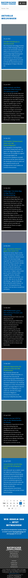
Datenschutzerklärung (14, 573)
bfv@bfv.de (16, 556)
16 (17, 503)
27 (12, 508)
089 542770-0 (15, 555)
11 (24, 500)
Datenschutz (14, 567)
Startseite (3, 8)
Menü (22, 3)
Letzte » (19, 508)
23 (17, 506)
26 (9, 508)
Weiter (15, 508)
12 (4, 503)
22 (14, 506)
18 (24, 503)
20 (7, 506)
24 (20, 506)
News (7, 8)
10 (20, 500)
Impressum (14, 565)
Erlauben (17, 576)
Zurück (7, 500)
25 (24, 506)
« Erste (4, 501)
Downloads (14, 563)
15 (14, 503)
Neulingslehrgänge (18, 532)
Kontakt (11, 534)
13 (7, 503)
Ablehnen (10, 576)
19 (4, 506)
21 (10, 506)
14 (10, 503)
